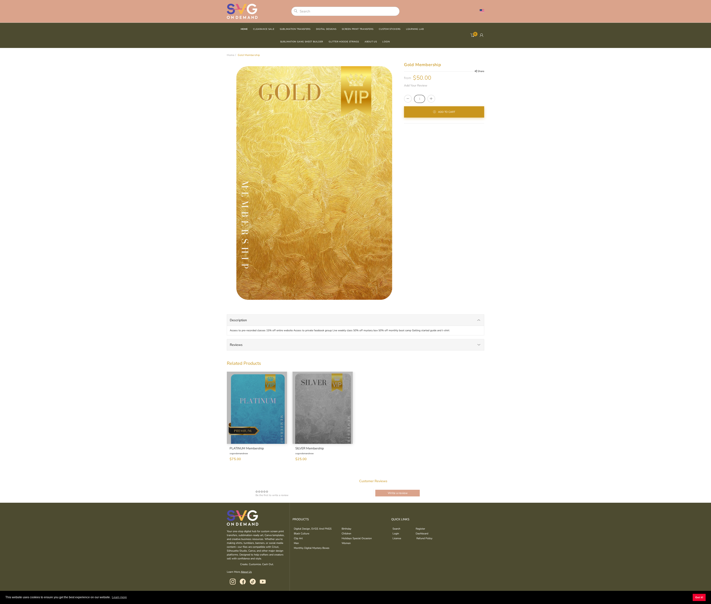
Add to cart (446, 112)
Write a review (398, 493)
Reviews (236, 345)
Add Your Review (415, 86)
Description (238, 320)
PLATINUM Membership (247, 448)
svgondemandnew (239, 453)
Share (481, 71)
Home (230, 55)
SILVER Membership (309, 448)
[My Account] (481, 35)
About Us (246, 572)
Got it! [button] (699, 597)
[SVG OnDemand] (242, 11)
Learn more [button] (119, 597)
